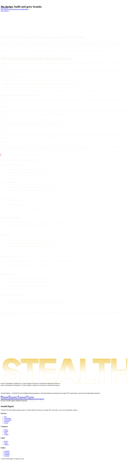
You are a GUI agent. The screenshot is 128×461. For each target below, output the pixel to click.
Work (11, 399)
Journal (7, 399)
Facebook (22, 397)
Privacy (6, 441)
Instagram (14, 397)
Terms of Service (33, 399)
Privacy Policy (23, 399)
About (3, 399)
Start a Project (4, 11)
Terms (6, 443)
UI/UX (6, 423)
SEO (5, 417)
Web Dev (6, 421)
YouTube (31, 397)
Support (41, 399)
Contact (16, 399)
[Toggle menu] (9, 11)
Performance (7, 418)
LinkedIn (5, 397)
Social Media (7, 420)
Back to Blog (5, 16)
